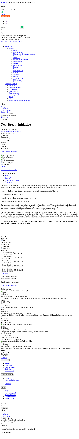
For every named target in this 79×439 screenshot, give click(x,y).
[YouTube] (1, 412)
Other (3, 387)
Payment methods (10, 397)
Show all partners (6, 41)
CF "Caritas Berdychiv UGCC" (11, 131)
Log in (3, 14)
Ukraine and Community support (24, 54)
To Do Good (9, 46)
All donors (4, 273)
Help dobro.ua (5, 16)
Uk (6, 21)
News (11, 97)
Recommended (18, 65)
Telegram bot (7, 110)
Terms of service (10, 395)
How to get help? (14, 95)
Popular (15, 67)
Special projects (18, 78)
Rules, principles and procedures (19, 100)
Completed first (18, 41)
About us (12, 85)
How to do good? (10, 393)
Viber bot (6, 108)
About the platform (11, 84)
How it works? (14, 91)
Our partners (9, 382)
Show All (4, 358)
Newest (15, 63)
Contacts (8, 384)
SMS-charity (17, 80)
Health (15, 50)
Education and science (20, 59)
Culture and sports (19, 56)
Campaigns (16, 74)
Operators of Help (15, 87)
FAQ (10, 98)
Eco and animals (18, 52)
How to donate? (14, 93)
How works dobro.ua (12, 380)
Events (15, 76)
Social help (16, 58)
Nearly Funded (18, 61)
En (6, 23)
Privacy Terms (9, 398)
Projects (11, 48)
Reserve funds (17, 82)
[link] (39, 155)
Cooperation (13, 89)
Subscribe (5, 408)
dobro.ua (4, 2)
